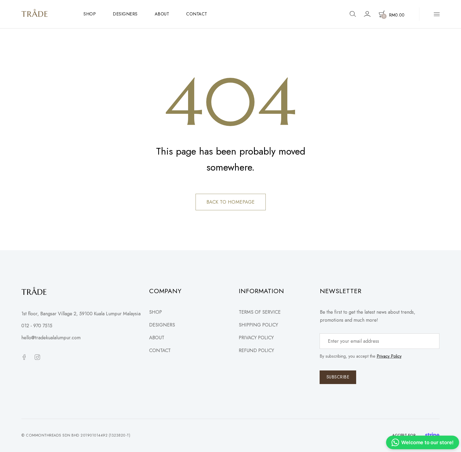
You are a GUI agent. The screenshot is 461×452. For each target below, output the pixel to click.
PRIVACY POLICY (256, 337)
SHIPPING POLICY (258, 324)
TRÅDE (34, 14)
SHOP (90, 14)
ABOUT (162, 14)
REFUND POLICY (256, 350)
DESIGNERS (125, 14)
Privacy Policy (389, 356)
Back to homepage (230, 202)
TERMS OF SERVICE (260, 312)
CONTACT (196, 14)
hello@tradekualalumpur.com (51, 337)
